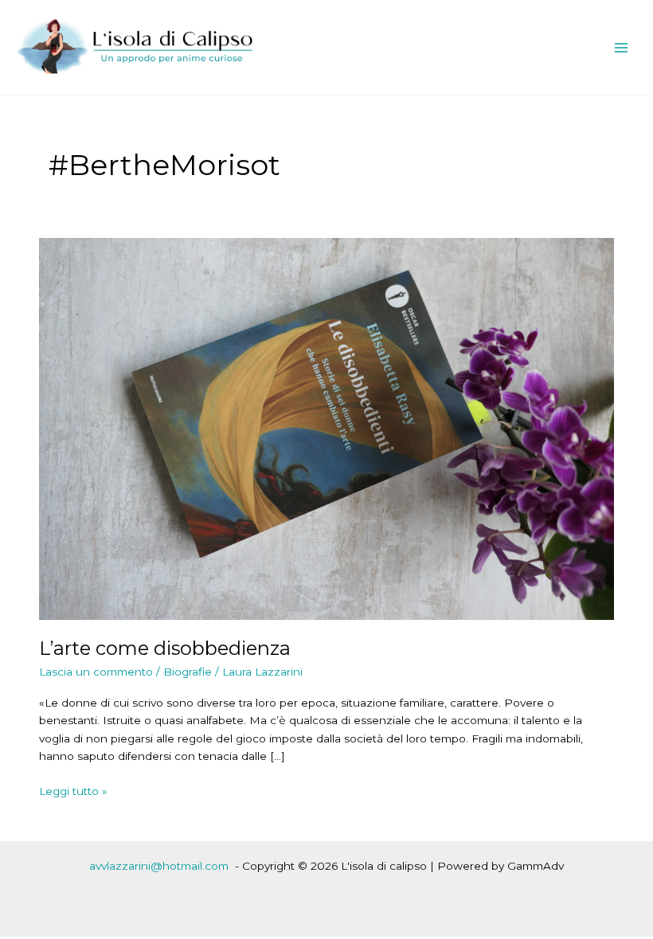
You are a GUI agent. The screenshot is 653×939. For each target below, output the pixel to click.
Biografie (187, 671)
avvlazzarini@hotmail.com (159, 865)
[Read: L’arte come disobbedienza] (326, 428)
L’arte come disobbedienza (165, 648)
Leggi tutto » (73, 792)
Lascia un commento (96, 671)
